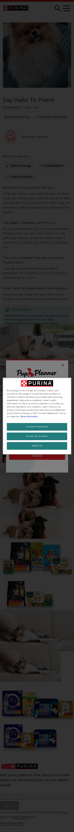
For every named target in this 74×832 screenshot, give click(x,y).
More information (29, 416)
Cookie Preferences (37, 426)
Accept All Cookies (37, 436)
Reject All (37, 445)
